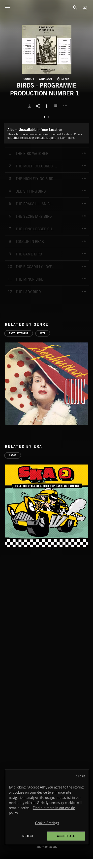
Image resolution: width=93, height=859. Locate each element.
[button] (46, 49)
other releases (22, 138)
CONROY (29, 78)
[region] (47, 807)
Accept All (66, 836)
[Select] (57, 106)
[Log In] (85, 8)
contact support (45, 138)
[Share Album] (38, 105)
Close (80, 776)
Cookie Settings (47, 823)
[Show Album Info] (47, 106)
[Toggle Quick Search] (75, 7)
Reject (27, 836)
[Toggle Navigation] (7, 7)
